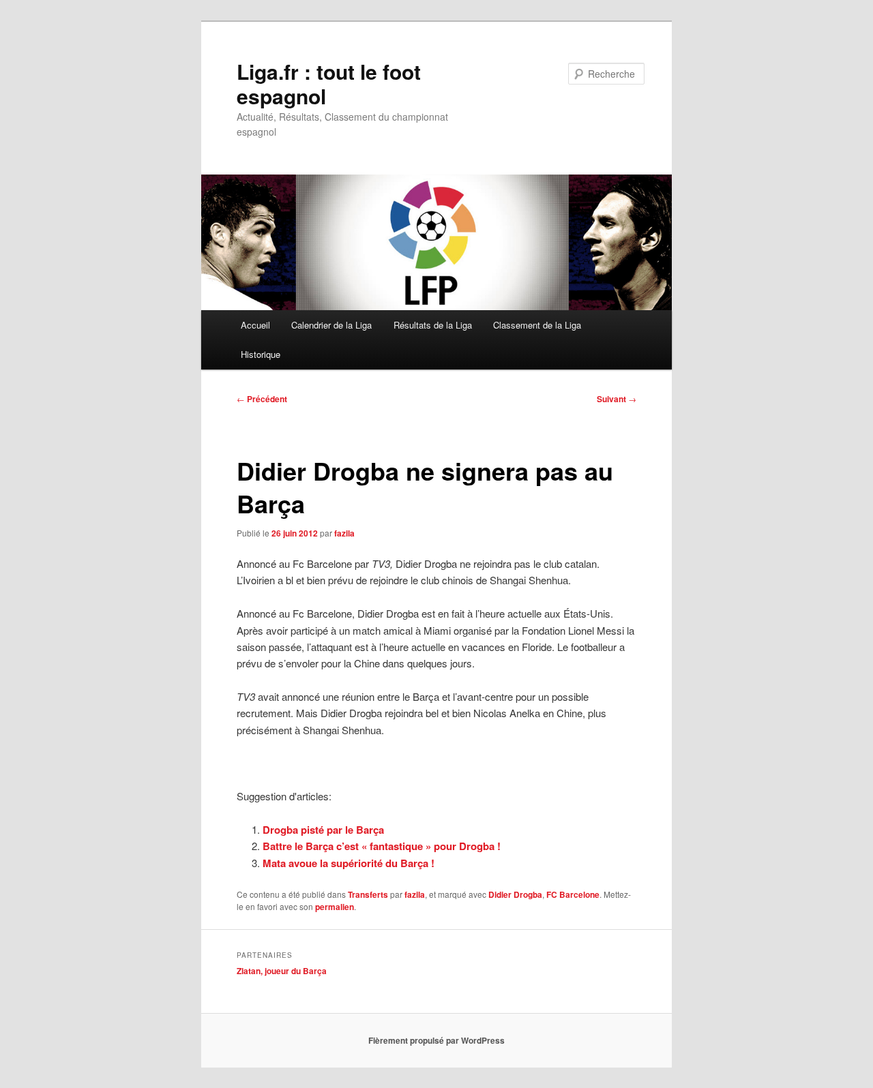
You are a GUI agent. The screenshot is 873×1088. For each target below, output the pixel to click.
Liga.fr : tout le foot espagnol (329, 83)
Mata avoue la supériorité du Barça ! (348, 863)
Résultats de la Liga (433, 324)
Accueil (255, 324)
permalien (334, 907)
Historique (260, 354)
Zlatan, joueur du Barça (282, 971)
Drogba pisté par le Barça (323, 829)
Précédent (262, 399)
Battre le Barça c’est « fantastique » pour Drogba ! (382, 845)
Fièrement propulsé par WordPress (436, 1040)
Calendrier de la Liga (331, 324)
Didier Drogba (515, 894)
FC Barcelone (573, 894)
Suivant (616, 399)
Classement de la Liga (537, 324)
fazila (344, 533)
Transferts (368, 894)
